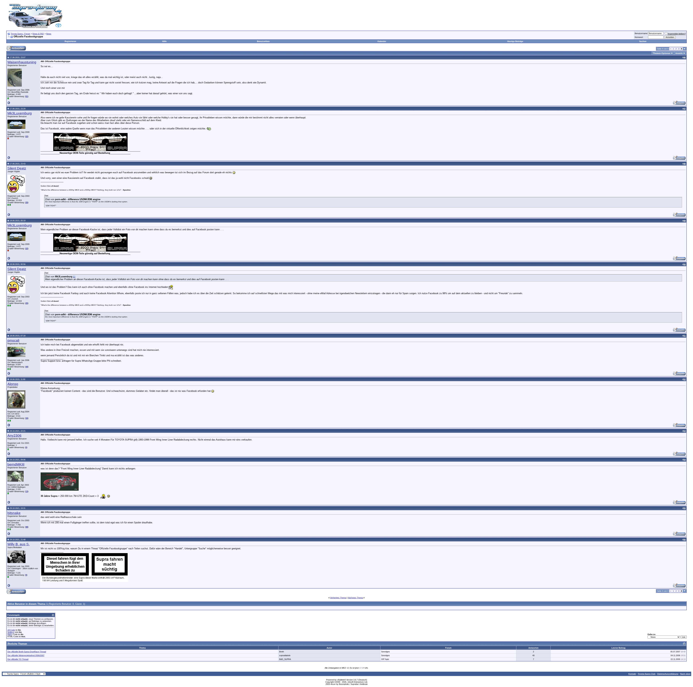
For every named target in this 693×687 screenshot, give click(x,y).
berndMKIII (15, 464)
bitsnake (14, 513)
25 (27, 202)
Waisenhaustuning (21, 62)
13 (27, 491)
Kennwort (639, 37)
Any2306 (14, 435)
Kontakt (632, 674)
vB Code (11, 630)
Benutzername (641, 33)
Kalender (382, 41)
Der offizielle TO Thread (17, 659)
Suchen (642, 41)
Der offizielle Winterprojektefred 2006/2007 (25, 655)
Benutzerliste (263, 41)
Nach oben (685, 674)
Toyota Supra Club (646, 674)
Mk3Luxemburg (19, 113)
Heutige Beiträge (515, 41)
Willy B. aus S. (18, 544)
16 (27, 418)
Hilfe (164, 41)
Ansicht (679, 53)
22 (27, 136)
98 (27, 527)
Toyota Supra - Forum (20, 34)
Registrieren (70, 41)
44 (27, 367)
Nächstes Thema (355, 598)
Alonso (12, 384)
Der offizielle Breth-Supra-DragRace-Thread (26, 652)
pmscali (13, 340)
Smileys (10, 632)
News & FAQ (38, 34)
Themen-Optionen (661, 53)
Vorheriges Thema (338, 598)
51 (27, 96)
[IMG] (9, 634)
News (48, 34)
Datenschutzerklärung (667, 674)
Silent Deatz (16, 168)
